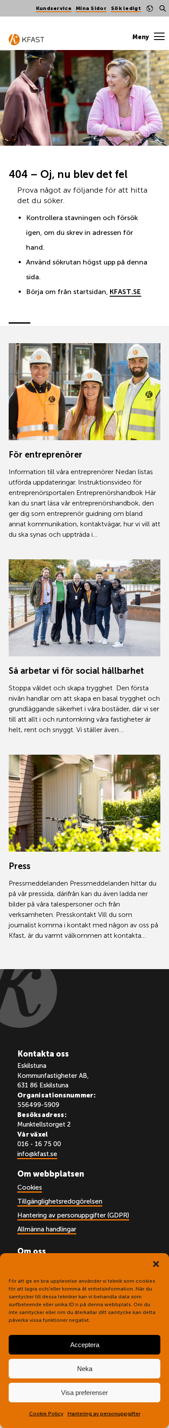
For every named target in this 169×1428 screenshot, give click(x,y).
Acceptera (84, 1344)
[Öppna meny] (148, 36)
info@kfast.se (37, 1154)
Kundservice (54, 8)
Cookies (29, 1187)
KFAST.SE (125, 292)
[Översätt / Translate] (149, 8)
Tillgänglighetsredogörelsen (59, 1201)
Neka (84, 1368)
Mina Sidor (91, 8)
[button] (156, 1264)
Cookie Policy (46, 1414)
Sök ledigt (126, 8)
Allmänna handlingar (46, 1229)
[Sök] (162, 8)
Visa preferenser (84, 1392)
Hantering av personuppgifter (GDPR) (73, 1215)
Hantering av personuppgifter (104, 1414)
